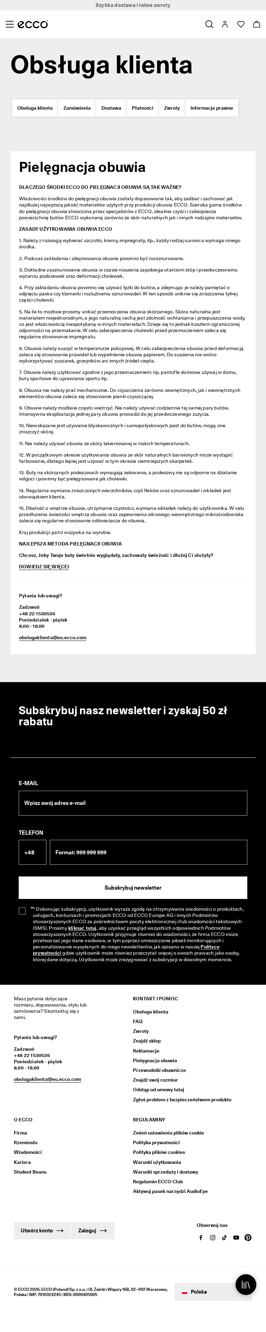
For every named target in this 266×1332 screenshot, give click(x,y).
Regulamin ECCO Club (158, 1181)
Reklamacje (146, 1051)
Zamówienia (77, 108)
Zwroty (172, 108)
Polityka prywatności (156, 1142)
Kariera (22, 1162)
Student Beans (30, 1172)
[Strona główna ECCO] (32, 24)
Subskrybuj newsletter (133, 887)
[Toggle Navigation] (9, 24)
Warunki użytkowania (157, 1162)
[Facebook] (201, 1237)
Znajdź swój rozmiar (155, 1080)
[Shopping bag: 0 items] (256, 24)
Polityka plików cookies (159, 1152)
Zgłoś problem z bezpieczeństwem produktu (182, 1099)
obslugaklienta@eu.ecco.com (52, 637)
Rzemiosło (25, 1142)
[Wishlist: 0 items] (240, 24)
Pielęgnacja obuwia (155, 1060)
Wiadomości (28, 1152)
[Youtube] (236, 1237)
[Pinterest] (248, 1237)
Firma (20, 1133)
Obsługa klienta (35, 108)
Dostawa (111, 108)
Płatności (142, 108)
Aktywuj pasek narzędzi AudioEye (170, 1191)
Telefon (31, 832)
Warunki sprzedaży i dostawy (165, 1172)
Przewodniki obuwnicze (159, 1070)
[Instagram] (213, 1237)
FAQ (138, 1021)
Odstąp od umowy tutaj (158, 1089)
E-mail (28, 783)
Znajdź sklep (147, 1041)
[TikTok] (224, 1237)
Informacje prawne (211, 108)
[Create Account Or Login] (224, 24)
